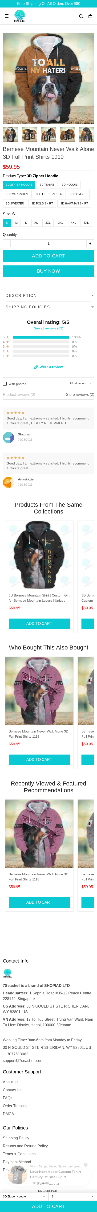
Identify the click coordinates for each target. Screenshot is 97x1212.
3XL (60, 222)
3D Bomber (78, 194)
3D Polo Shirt (42, 203)
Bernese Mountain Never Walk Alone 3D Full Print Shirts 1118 (38, 733)
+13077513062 (15, 1054)
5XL (86, 222)
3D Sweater (15, 203)
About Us (10, 1082)
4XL (73, 222)
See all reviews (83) (48, 328)
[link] (17, 1175)
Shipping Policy (16, 1138)
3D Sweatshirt (17, 194)
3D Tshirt (47, 184)
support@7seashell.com (23, 1061)
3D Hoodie (69, 184)
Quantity (10, 235)
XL (36, 222)
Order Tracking (15, 1106)
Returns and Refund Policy (25, 1146)
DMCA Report (48, 1191)
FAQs (7, 1098)
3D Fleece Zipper (49, 194)
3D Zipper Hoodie (42, 176)
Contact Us (12, 1090)
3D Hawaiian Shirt (74, 203)
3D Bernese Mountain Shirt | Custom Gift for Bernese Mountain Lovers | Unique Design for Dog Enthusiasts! (39, 598)
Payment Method (17, 1162)
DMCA (8, 1114)
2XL (48, 222)
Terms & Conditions (19, 1154)
